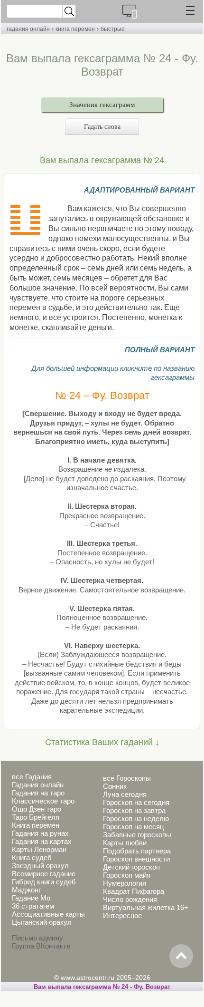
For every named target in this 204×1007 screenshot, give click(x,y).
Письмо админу (37, 938)
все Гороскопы (127, 778)
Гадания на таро (38, 793)
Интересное (122, 915)
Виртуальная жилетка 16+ (145, 907)
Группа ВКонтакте (41, 946)
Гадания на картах (42, 841)
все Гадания (32, 777)
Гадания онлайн (38, 785)
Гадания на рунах (40, 833)
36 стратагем (33, 906)
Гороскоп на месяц (133, 827)
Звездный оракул (40, 866)
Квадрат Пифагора (133, 891)
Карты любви (125, 843)
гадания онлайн (28, 29)
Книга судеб (32, 857)
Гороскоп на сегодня (136, 802)
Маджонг (26, 890)
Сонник (115, 786)
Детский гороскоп (131, 867)
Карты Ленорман (39, 849)
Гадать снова (102, 126)
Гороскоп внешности (136, 859)
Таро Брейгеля (35, 817)
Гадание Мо (31, 898)
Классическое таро (43, 801)
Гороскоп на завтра (134, 810)
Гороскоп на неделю (136, 818)
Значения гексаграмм (102, 104)
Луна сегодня (125, 794)
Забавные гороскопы (137, 835)
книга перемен (75, 29)
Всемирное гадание (43, 874)
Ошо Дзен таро (36, 809)
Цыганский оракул (42, 922)
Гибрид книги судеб (44, 882)
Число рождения (130, 899)
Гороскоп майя (126, 875)
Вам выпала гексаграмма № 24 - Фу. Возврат (102, 986)
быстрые (113, 29)
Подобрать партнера (137, 851)
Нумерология (124, 883)
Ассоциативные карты (48, 914)
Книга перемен (35, 825)
